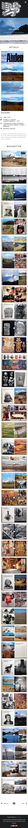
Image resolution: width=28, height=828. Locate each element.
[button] (11, 826)
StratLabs (19, 817)
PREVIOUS (6, 803)
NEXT (23, 803)
